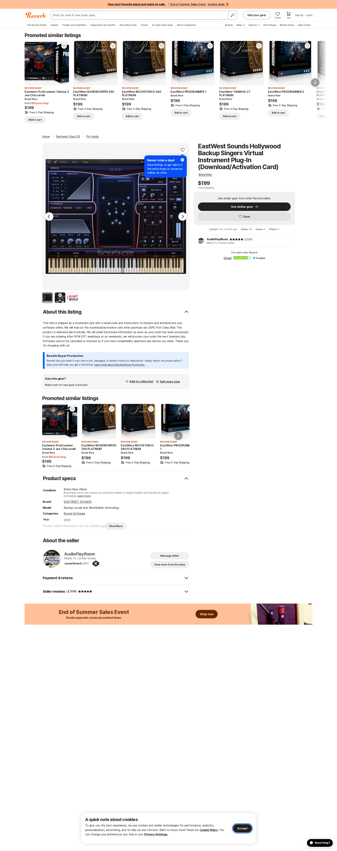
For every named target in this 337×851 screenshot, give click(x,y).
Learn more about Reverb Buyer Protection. (119, 364)
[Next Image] (182, 216)
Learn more (83, 495)
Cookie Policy (209, 830)
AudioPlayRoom (217, 239)
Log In (309, 15)
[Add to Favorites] (64, 46)
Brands (229, 25)
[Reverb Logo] (35, 15)
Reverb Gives (287, 25)
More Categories (186, 25)
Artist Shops (269, 25)
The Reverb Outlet (36, 25)
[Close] (182, 159)
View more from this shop (169, 564)
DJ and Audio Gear (162, 25)
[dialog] (168, 828)
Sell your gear (256, 15)
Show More (116, 526)
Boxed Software (74, 513)
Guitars (54, 25)
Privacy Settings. (156, 834)
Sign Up (299, 15)
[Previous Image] (49, 216)
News (239, 25)
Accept (242, 828)
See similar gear (242, 206)
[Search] (232, 15)
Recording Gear (128, 25)
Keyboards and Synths (103, 25)
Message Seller (169, 555)
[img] (236, 239)
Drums (144, 25)
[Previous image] (29, 63)
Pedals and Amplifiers (75, 25)
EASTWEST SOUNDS (78, 501)
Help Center (304, 25)
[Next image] (64, 63)
